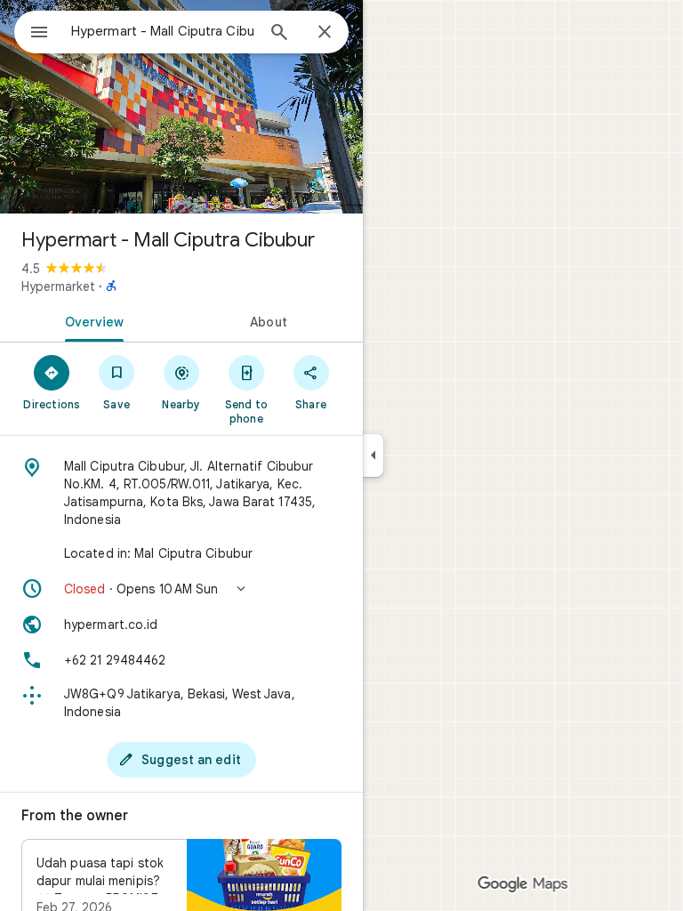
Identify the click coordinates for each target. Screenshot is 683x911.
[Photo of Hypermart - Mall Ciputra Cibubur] (181, 107)
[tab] (91, 320)
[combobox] (162, 31)
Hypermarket (58, 286)
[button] (181, 589)
